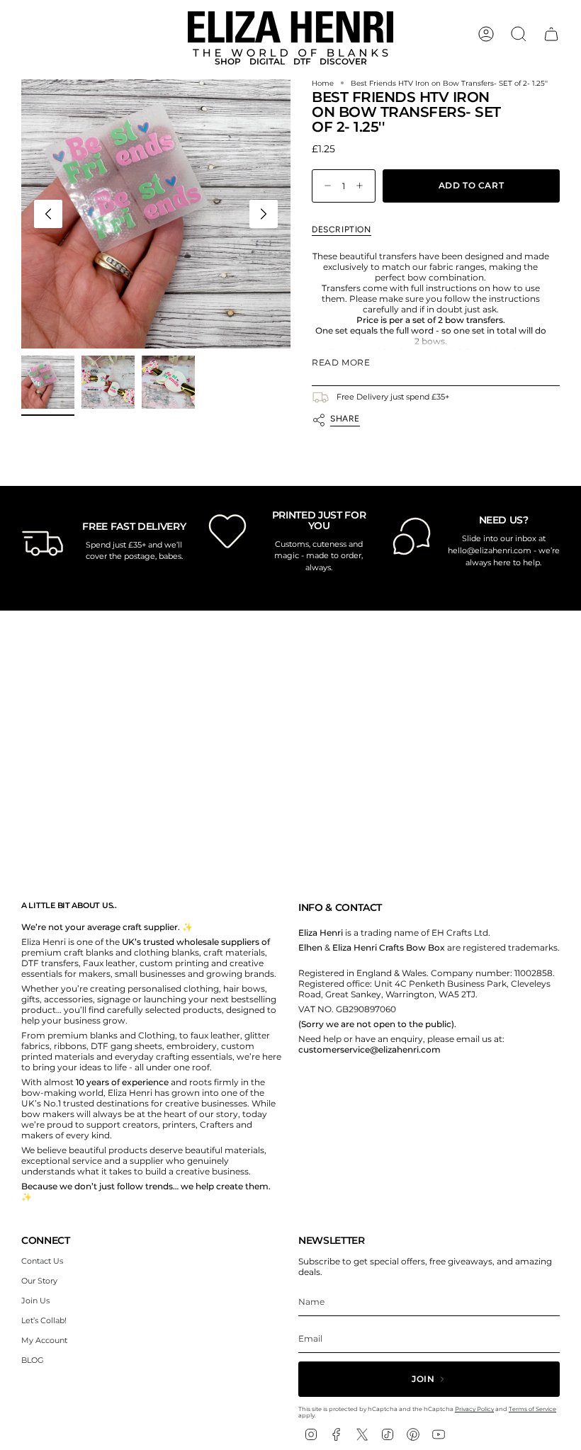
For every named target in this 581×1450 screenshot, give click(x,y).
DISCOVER (343, 62)
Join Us (35, 1300)
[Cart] (551, 34)
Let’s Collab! (44, 1320)
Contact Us (42, 1261)
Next (263, 214)
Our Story (39, 1281)
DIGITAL (267, 62)
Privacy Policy (474, 1408)
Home (323, 83)
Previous (48, 214)
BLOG (32, 1360)
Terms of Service (532, 1408)
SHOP (228, 62)
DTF (302, 62)
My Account (44, 1340)
